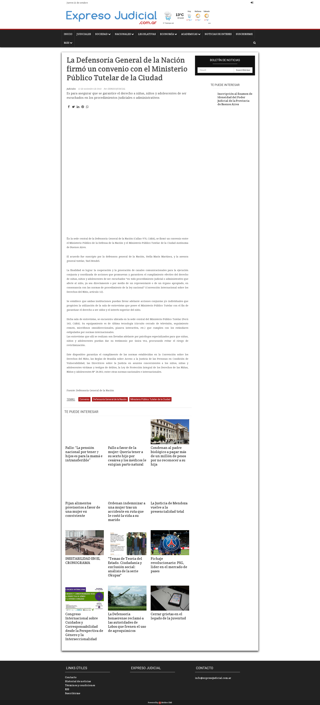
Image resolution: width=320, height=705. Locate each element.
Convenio (84, 399)
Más (67, 42)
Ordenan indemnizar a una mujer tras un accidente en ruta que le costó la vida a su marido (126, 511)
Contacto (70, 677)
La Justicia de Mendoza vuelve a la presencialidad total (169, 507)
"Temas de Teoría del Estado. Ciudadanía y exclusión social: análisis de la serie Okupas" (125, 566)
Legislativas (147, 34)
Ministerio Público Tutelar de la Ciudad (150, 399)
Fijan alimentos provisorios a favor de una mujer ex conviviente (82, 509)
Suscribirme (244, 34)
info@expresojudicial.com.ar (213, 678)
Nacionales (123, 34)
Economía (167, 34)
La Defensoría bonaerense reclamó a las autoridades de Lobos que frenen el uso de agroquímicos (127, 622)
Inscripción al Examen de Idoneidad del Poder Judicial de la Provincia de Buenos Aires (235, 99)
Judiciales (83, 34)
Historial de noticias (78, 681)
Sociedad (101, 34)
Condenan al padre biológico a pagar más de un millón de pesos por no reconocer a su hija (168, 456)
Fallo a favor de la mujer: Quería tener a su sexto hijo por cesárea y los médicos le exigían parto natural (127, 456)
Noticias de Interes (218, 34)
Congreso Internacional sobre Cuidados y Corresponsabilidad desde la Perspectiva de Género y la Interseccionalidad (84, 626)
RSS (67, 689)
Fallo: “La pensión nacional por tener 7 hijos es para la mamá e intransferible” (83, 454)
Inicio (68, 34)
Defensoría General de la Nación (110, 399)
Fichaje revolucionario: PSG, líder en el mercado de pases (169, 564)
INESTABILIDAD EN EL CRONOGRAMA (82, 560)
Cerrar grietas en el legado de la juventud (168, 616)
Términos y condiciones (80, 685)
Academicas (189, 34)
